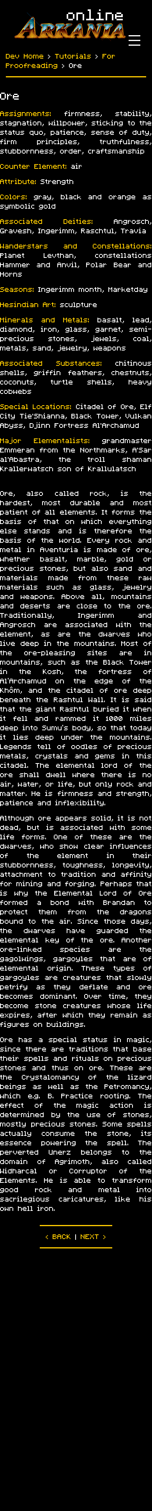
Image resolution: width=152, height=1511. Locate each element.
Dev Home (25, 56)
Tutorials (73, 56)
